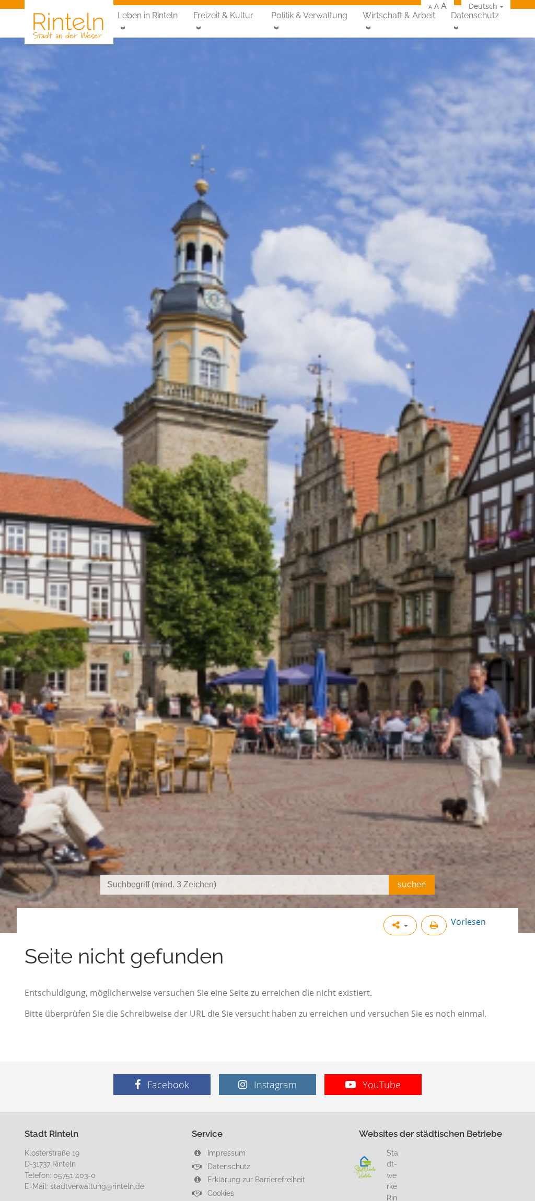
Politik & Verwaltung (309, 15)
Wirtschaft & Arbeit (399, 15)
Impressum (225, 1152)
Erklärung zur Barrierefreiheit (255, 1179)
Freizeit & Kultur (223, 15)
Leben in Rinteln (148, 15)
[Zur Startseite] (69, 25)
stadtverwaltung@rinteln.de (97, 1186)
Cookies (219, 1192)
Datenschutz (475, 15)
